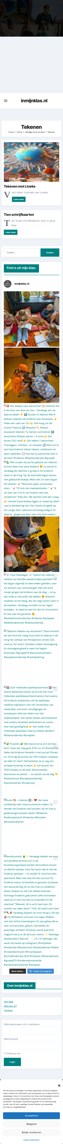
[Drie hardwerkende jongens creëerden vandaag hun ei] (31, 544)
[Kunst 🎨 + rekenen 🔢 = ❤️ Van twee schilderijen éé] (31, 825)
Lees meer (18, 199)
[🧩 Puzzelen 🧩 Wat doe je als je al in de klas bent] (31, 769)
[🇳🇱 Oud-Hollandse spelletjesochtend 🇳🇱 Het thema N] (31, 713)
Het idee (8, 1001)
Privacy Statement (32, 1140)
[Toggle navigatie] (5, 101)
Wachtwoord (11, 1039)
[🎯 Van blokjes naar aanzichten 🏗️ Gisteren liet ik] (31, 431)
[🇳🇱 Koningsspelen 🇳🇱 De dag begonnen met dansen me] (31, 375)
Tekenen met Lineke (19, 186)
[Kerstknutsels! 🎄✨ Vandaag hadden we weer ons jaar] (31, 882)
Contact (8, 1010)
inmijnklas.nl (34, 100)
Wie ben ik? (10, 1006)
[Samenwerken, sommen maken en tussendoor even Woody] (31, 319)
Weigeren (31, 1124)
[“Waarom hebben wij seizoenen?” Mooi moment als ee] (31, 657)
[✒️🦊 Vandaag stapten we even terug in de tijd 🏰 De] (31, 938)
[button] (57, 1084)
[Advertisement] (31, 65)
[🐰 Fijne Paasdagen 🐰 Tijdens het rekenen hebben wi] (31, 600)
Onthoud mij (13, 1053)
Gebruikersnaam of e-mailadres (22, 1024)
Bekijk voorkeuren (31, 1132)
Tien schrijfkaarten (19, 215)
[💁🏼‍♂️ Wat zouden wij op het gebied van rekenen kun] (31, 488)
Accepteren (31, 1115)
